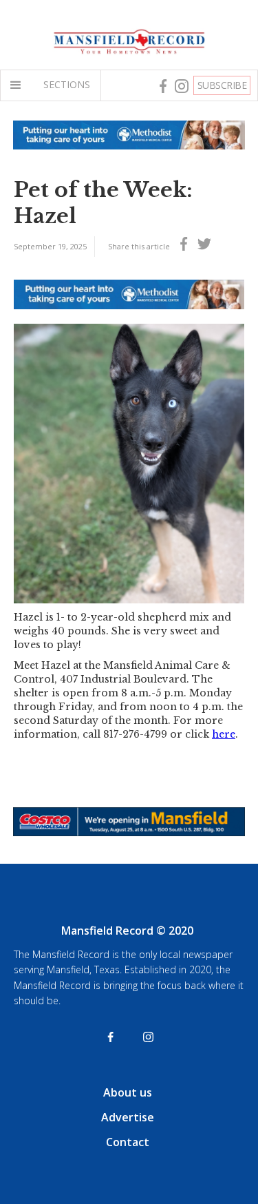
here (223, 734)
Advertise (127, 1117)
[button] (18, 85)
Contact (127, 1142)
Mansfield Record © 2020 (127, 930)
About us (127, 1092)
